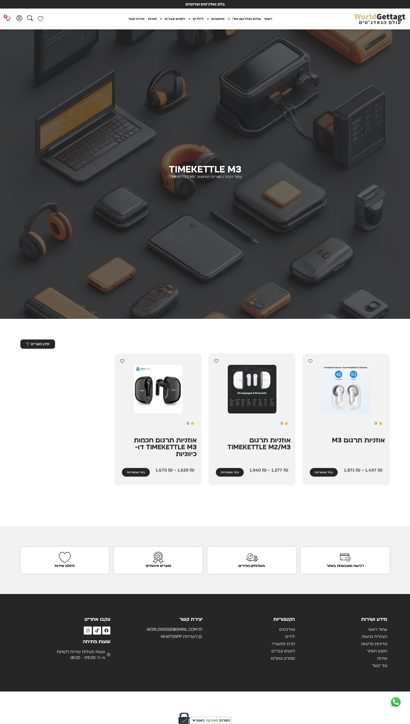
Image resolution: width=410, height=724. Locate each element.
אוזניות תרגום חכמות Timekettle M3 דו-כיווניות (165, 447)
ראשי (268, 19)
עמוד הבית (233, 177)
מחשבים (217, 19)
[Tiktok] (97, 631)
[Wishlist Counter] (40, 19)
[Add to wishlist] (310, 361)
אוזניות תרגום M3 (358, 440)
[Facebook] (106, 631)
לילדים (198, 19)
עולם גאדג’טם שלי (246, 19)
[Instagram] (88, 631)
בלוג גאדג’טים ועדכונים (205, 4)
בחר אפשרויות (324, 472)
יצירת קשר (136, 19)
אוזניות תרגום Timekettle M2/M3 (259, 444)
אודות (152, 19)
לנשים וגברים (175, 19)
